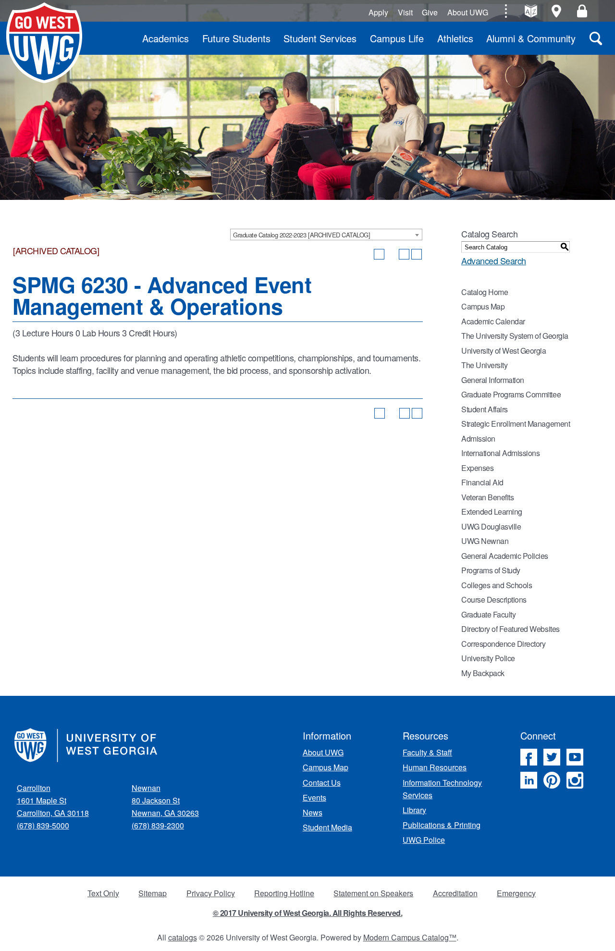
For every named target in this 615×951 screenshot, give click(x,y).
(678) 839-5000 (43, 825)
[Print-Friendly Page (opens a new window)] (404, 254)
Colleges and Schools (496, 585)
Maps (556, 11)
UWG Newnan (484, 540)
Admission (478, 438)
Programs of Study (490, 570)
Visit (405, 12)
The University (484, 365)
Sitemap (152, 893)
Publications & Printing (441, 824)
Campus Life (397, 38)
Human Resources (435, 767)
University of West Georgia (44, 42)
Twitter (551, 757)
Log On (582, 11)
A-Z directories (530, 11)
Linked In (528, 780)
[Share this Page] (391, 254)
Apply (378, 12)
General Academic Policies (504, 555)
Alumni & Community (531, 38)
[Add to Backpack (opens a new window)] (379, 254)
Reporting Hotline (284, 893)
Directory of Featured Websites (510, 628)
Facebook (528, 757)
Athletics (455, 38)
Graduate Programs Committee (511, 394)
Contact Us (322, 782)
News (312, 812)
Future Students (236, 38)
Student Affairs (484, 409)
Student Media (327, 827)
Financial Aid (482, 482)
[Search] (596, 38)
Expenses (477, 467)
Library (414, 809)
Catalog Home (484, 291)
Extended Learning (491, 511)
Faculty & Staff (427, 752)
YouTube (574, 757)
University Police (488, 658)
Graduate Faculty (488, 614)
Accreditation (455, 893)
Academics (165, 38)
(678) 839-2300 (158, 825)
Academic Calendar (493, 321)
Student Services (320, 38)
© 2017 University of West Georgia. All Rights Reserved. (308, 912)
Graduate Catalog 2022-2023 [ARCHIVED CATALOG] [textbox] (301, 234)
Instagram (574, 780)
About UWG (467, 12)
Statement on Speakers (373, 893)
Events (314, 797)
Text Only (103, 893)
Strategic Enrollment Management (515, 423)
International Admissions (500, 452)
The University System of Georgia (514, 335)
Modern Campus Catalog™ (409, 937)
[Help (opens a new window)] (416, 254)
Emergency (516, 893)
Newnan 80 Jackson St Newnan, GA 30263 (165, 800)
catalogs (182, 937)
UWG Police (424, 839)
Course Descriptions (494, 599)
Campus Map (482, 306)
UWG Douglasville (491, 526)
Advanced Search (493, 260)
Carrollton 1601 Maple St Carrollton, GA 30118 (53, 800)
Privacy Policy (210, 893)
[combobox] (326, 234)
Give (430, 12)
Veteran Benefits (487, 497)
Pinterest (551, 780)
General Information (492, 379)
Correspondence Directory (503, 643)
